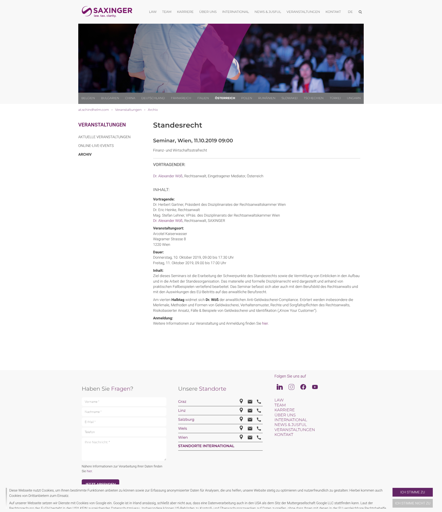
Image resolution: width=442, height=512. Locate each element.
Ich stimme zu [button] (412, 492)
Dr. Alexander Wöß (168, 176)
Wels (182, 428)
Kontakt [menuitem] (333, 12)
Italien (203, 98)
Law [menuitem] (153, 12)
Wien (183, 437)
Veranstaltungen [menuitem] (303, 12)
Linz (182, 411)
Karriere (284, 410)
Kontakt (283, 434)
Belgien (88, 98)
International (290, 420)
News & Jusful (290, 425)
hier (89, 471)
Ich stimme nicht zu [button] (412, 503)
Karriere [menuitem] (185, 12)
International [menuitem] (235, 12)
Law (279, 400)
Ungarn (354, 98)
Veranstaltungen (102, 125)
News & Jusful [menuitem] (268, 12)
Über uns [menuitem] (208, 12)
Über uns (285, 415)
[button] (390, 498)
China (130, 98)
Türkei (335, 98)
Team (280, 405)
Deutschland (153, 98)
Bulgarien (110, 98)
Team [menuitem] (167, 12)
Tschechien (313, 98)
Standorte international (206, 446)
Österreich (225, 98)
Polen (246, 98)
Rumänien (267, 98)
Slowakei (290, 98)
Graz (182, 402)
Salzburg (186, 420)
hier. (265, 323)
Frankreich (181, 98)
